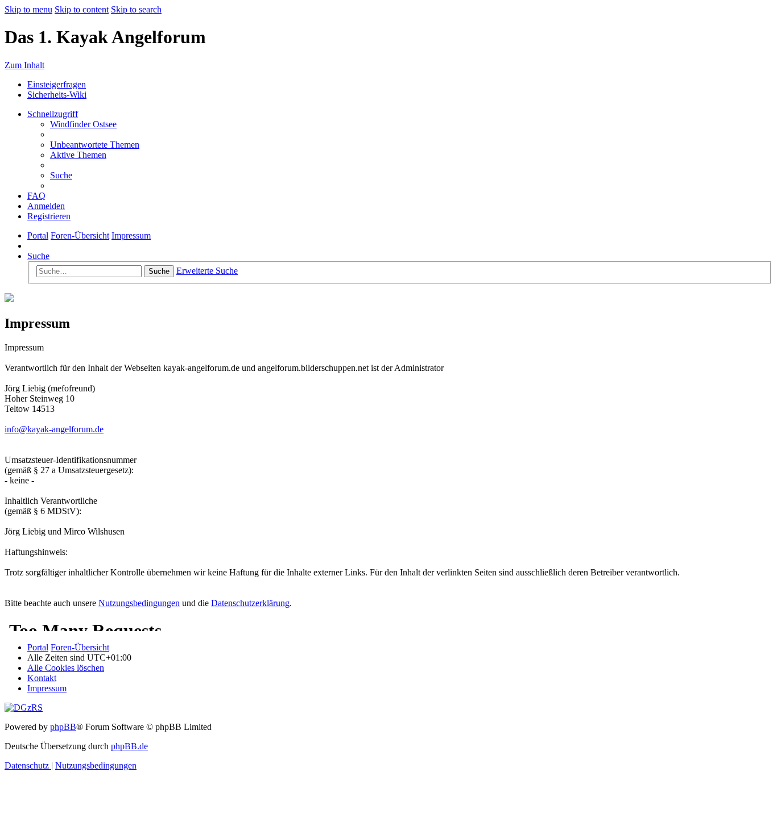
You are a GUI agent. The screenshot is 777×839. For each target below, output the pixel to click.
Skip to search (136, 9)
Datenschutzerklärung (250, 603)
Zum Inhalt (24, 65)
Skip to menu (28, 9)
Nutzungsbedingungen (139, 603)
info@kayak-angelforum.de (54, 429)
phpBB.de (129, 746)
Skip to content (82, 9)
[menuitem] (83, 124)
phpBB (63, 727)
